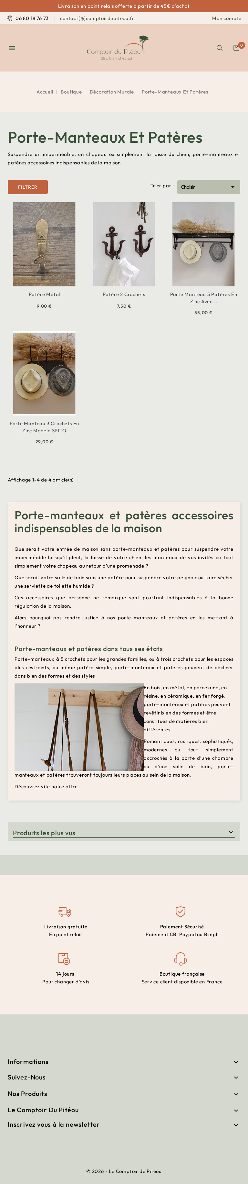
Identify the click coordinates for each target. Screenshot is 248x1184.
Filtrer (22, 185)
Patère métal (44, 294)
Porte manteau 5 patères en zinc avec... (203, 297)
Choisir (209, 187)
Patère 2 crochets (124, 294)
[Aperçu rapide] (36, 285)
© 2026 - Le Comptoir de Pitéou (124, 1171)
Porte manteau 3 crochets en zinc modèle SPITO (44, 427)
